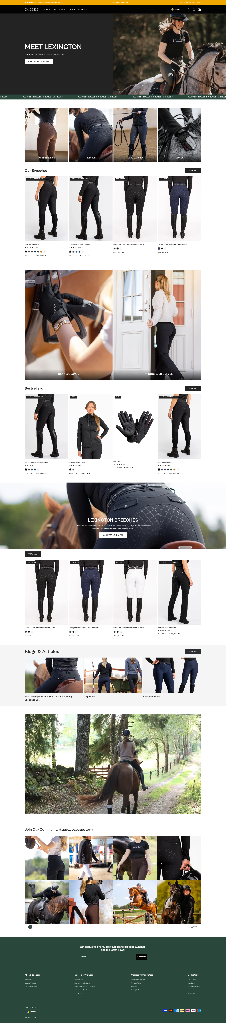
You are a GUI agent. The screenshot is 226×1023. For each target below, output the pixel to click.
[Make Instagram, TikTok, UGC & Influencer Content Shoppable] (194, 927)
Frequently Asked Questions (85, 986)
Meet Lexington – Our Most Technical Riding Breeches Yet (49, 698)
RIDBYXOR (91, 158)
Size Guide (191, 983)
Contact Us (79, 980)
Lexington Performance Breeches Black (128, 244)
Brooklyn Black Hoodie (78, 462)
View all (193, 171)
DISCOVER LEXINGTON (38, 62)
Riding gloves (68, 374)
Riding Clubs (135, 990)
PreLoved (191, 993)
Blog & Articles (30, 983)
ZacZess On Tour (31, 986)
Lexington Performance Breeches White (128, 628)
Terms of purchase (138, 980)
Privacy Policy (136, 983)
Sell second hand (81, 990)
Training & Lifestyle (157, 374)
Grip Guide (89, 696)
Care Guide (192, 980)
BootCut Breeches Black (167, 628)
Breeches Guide (151, 696)
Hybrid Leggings (46, 158)
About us (28, 980)
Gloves (180, 158)
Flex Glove (117, 461)
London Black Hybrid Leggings (81, 244)
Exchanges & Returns (82, 983)
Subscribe (141, 957)
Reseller (134, 986)
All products (192, 990)
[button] (188, 9)
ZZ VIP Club (79, 993)
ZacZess (33, 1017)
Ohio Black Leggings (32, 244)
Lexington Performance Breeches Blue (172, 244)
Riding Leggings (135, 158)
